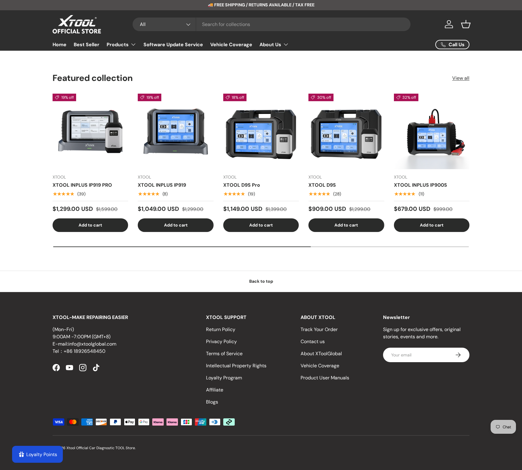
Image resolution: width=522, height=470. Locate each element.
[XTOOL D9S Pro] (261, 131)
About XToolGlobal (321, 353)
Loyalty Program (224, 378)
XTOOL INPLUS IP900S (420, 185)
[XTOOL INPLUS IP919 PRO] (90, 131)
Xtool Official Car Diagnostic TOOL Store (100, 448)
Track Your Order (319, 329)
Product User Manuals (325, 378)
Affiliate (214, 390)
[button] (465, 24)
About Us (270, 44)
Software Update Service (173, 44)
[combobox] (272, 24)
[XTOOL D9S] (346, 131)
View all (460, 78)
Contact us (313, 341)
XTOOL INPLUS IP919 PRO (82, 185)
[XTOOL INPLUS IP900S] (431, 131)
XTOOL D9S (322, 185)
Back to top (261, 281)
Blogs (212, 402)
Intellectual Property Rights (236, 365)
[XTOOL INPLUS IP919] (175, 131)
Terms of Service (224, 353)
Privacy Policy (221, 341)
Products (118, 44)
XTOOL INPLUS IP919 (162, 185)
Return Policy (220, 329)
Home (59, 44)
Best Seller (86, 44)
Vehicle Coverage (231, 44)
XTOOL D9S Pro (241, 185)
